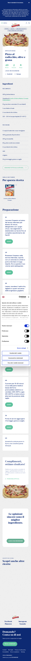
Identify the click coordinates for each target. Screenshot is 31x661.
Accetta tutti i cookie (15, 353)
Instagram (23, 621)
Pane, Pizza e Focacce (21, 28)
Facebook (8, 621)
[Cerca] (29, 23)
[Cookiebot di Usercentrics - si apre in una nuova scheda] (19, 297)
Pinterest (8, 624)
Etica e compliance (14, 651)
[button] (25, 51)
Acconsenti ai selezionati (15, 358)
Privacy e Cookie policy (20, 649)
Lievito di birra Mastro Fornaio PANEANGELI (15, 99)
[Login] (26, 23)
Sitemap (23, 651)
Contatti (5, 649)
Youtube (22, 624)
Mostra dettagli (21, 348)
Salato (12, 28)
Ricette (6, 28)
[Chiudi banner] (28, 297)
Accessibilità (6, 651)
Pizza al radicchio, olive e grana (15, 30)
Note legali (10, 649)
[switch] (26, 331)
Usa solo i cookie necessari (15, 363)
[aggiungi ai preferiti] (25, 51)
